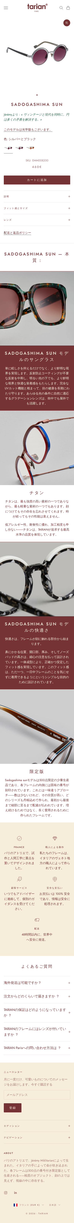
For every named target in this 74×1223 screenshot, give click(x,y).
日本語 (53, 1204)
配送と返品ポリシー (17, 233)
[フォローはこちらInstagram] (6, 1193)
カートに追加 (37, 180)
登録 (12, 1108)
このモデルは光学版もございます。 (28, 129)
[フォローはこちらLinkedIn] (15, 1193)
